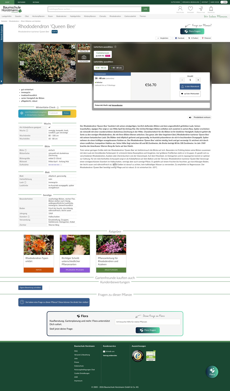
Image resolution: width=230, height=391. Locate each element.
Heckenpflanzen (38, 16)
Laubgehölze (7, 16)
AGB (76, 377)
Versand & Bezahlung (190, 2)
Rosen (50, 16)
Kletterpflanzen (90, 16)
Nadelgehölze (75, 16)
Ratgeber (21, 2)
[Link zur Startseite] (12, 9)
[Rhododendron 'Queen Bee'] (47, 63)
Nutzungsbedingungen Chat (84, 370)
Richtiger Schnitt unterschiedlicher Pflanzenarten (71, 261)
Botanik (36, 2)
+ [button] (198, 80)
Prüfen (66, 113)
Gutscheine (175, 2)
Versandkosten (117, 105)
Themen (143, 16)
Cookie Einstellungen (81, 373)
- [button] (182, 80)
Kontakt (205, 2)
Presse (76, 362)
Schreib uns (110, 351)
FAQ (76, 351)
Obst (27, 16)
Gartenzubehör (130, 16)
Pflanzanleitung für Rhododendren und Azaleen (108, 261)
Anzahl (190, 76)
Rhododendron (115, 16)
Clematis (102, 16)
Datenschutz (79, 366)
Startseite (4, 21)
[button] (163, 38)
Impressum (78, 381)
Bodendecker (61, 16)
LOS (145, 9)
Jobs (76, 358)
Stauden (18, 16)
